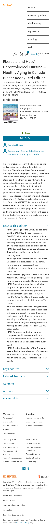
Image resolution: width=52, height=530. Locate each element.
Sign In (34, 53)
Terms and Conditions (12, 495)
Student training (33, 458)
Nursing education (34, 443)
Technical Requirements (13, 515)
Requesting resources (12, 458)
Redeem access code (35, 418)
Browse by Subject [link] (38, 15)
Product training (33, 454)
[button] (26, 226)
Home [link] (31, 7)
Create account (9, 433)
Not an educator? (10, 425)
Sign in (6, 429)
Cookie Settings (23, 523)
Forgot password (10, 447)
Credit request (9, 443)
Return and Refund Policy (14, 505)
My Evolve (8, 413)
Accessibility (8, 510)
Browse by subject (34, 422)
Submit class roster (34, 425)
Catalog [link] (32, 39)
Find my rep (31, 462)
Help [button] (30, 47)
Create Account (43, 56)
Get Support (9, 439)
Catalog (30, 413)
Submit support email (12, 462)
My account (8, 418)
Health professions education (34, 448)
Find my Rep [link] (34, 23)
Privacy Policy (9, 500)
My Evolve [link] (33, 31)
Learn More (32, 439)
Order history (9, 422)
